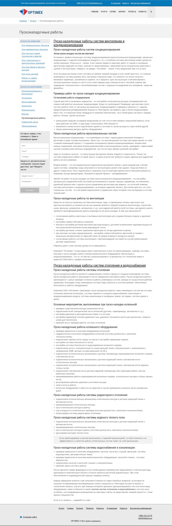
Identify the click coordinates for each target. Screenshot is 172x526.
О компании (116, 3)
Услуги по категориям (31, 87)
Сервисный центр (30, 122)
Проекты (132, 12)
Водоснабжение (29, 102)
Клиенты (142, 12)
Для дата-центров (30, 74)
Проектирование (29, 126)
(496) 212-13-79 (83, 3)
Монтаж (25, 114)
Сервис (113, 12)
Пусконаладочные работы (33, 118)
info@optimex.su (95, 3)
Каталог (122, 12)
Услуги (104, 12)
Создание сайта (30, 517)
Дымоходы (27, 106)
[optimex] (31, 12)
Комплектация (28, 110)
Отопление (27, 98)
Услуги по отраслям (30, 41)
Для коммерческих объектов (35, 49)
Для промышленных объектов (35, 45)
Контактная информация (140, 3)
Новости (125, 3)
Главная (94, 12)
